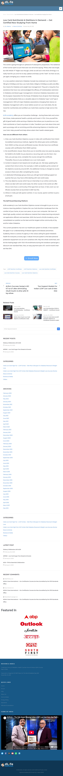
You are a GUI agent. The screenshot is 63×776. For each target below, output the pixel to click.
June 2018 (6, 497)
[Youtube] (12, 753)
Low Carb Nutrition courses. (12, 273)
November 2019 (7, 452)
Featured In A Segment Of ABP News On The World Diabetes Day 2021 (20, 673)
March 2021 (6, 427)
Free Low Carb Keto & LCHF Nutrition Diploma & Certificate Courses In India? (51, 318)
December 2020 (8, 435)
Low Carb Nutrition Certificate (47, 269)
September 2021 (8, 410)
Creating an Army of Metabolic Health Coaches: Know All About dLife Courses (22, 667)
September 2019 (8, 457)
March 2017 (6, 505)
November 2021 (7, 404)
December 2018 (7, 480)
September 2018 (8, 488)
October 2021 (7, 407)
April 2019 (6, 469)
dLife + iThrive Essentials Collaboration (14, 562)
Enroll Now (33, 258)
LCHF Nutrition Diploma (30, 269)
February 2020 (7, 443)
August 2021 (6, 413)
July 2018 (5, 494)
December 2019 (7, 449)
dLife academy (8, 115)
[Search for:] (29, 328)
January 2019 (7, 477)
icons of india (7, 711)
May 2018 (6, 499)
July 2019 (5, 460)
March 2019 (6, 471)
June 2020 (6, 441)
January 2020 (7, 446)
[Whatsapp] (16, 753)
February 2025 (7, 393)
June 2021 (6, 418)
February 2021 (7, 429)
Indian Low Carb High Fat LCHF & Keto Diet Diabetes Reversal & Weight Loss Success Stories (30, 371)
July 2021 (5, 415)
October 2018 (7, 485)
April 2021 (6, 424)
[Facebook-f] (6, 753)
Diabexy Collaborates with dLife (12, 343)
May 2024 (6, 398)
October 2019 (7, 455)
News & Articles (10, 14)
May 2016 (5, 508)
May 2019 (5, 466)
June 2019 (6, 463)
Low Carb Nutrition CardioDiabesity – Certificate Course (22, 310)
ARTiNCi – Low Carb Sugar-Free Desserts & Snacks (17, 349)
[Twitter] (2, 753)
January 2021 (7, 432)
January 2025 (7, 396)
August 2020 (7, 438)
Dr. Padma (8, 26)
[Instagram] (9, 753)
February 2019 (7, 474)
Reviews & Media (8, 376)
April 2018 (6, 502)
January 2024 (7, 401)
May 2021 (5, 421)
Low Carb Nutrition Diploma (29, 273)
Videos (5, 379)
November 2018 (7, 483)
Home (4, 14)
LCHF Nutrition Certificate (14, 269)
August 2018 (6, 491)
